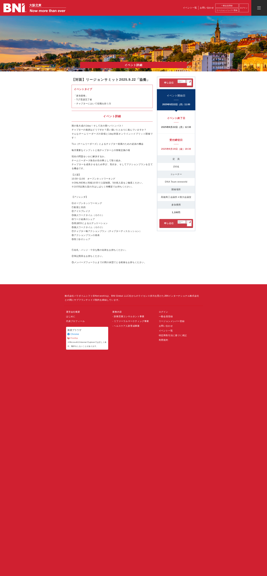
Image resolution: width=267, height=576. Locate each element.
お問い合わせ (207, 8)
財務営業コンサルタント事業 (129, 316)
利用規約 (163, 340)
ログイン (163, 312)
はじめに (70, 316)
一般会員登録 (227, 6)
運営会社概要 (73, 312)
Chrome (74, 334)
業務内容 (117, 312)
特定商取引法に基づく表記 (173, 335)
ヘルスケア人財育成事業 (127, 326)
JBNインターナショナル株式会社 (181, 296)
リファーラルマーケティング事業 (131, 321)
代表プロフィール (75, 321)
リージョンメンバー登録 (227, 10)
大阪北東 (35, 5)
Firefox (74, 338)
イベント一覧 (190, 8)
